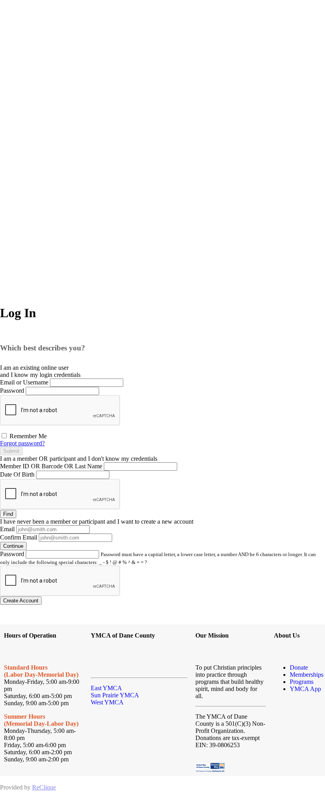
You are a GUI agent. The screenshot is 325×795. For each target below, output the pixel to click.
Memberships (306, 674)
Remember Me (27, 436)
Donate (299, 667)
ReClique (44, 787)
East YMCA (106, 688)
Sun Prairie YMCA (115, 695)
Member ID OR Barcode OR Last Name (51, 466)
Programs (302, 681)
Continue (13, 546)
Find (8, 514)
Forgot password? (22, 443)
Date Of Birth (17, 474)
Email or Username (24, 382)
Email (7, 529)
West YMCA (107, 702)
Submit (11, 451)
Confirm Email (18, 537)
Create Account (20, 601)
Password (12, 390)
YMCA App (305, 688)
